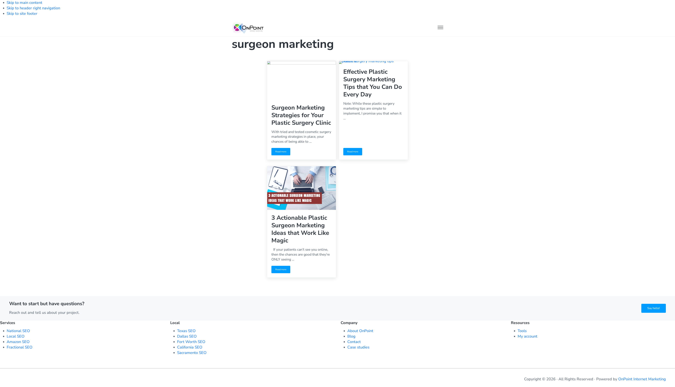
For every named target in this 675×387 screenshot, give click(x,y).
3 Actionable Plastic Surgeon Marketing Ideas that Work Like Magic (300, 229)
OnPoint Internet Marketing (642, 379)
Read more (282, 152)
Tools (522, 331)
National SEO (18, 331)
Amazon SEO (18, 341)
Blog (351, 336)
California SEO (189, 347)
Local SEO (15, 336)
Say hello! (653, 308)
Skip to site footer (22, 13)
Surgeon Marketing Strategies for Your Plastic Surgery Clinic (301, 115)
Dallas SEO (187, 336)
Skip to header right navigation (33, 8)
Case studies (358, 347)
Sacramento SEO (192, 352)
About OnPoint (360, 331)
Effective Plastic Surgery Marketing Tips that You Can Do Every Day (372, 83)
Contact (354, 341)
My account (527, 336)
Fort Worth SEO (191, 341)
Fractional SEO (19, 347)
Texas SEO (186, 331)
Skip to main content (24, 2)
